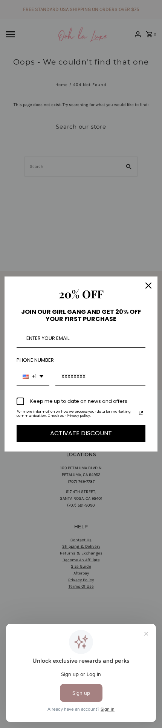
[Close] (148, 285)
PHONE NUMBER (35, 360)
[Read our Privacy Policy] (140, 413)
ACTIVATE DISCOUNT (81, 433)
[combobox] (33, 376)
